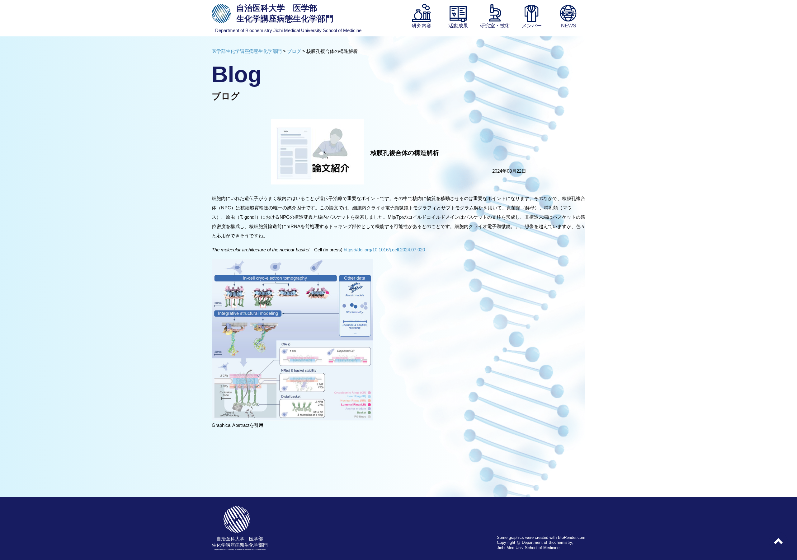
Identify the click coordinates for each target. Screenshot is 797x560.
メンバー (532, 25)
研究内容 (422, 25)
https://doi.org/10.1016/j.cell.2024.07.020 (384, 249)
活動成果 (458, 25)
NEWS (568, 25)
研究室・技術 (495, 25)
